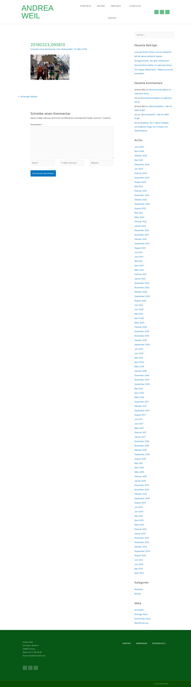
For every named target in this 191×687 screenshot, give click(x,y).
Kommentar (37, 124)
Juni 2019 (138, 353)
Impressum (141, 643)
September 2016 (142, 454)
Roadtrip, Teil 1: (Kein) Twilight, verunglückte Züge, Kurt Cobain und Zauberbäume (151, 127)
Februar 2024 (140, 173)
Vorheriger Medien (27, 96)
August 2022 (140, 208)
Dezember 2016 (141, 441)
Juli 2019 (138, 349)
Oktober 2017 (140, 406)
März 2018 (139, 397)
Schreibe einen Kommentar (43, 49)
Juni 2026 (139, 147)
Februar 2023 (140, 191)
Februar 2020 (140, 327)
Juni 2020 (139, 309)
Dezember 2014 (141, 538)
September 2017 (142, 410)
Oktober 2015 (140, 494)
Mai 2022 (138, 213)
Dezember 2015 (141, 485)
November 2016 (141, 445)
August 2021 (140, 248)
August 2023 (140, 182)
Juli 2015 (138, 507)
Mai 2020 (138, 314)
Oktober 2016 (140, 450)
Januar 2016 (140, 481)
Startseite (85, 6)
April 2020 (139, 318)
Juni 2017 (138, 423)
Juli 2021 (138, 252)
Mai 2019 (138, 358)
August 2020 (140, 300)
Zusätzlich (135, 6)
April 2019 (139, 362)
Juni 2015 (138, 511)
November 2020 (141, 287)
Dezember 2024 (141, 164)
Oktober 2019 (140, 340)
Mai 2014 (138, 568)
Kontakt (112, 18)
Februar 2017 (140, 432)
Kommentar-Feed (142, 618)
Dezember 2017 (141, 401)
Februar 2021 (140, 274)
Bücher (101, 6)
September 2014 (142, 551)
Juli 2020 (138, 305)
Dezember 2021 (141, 230)
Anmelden (139, 610)
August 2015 (140, 502)
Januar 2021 (140, 278)
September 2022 (142, 204)
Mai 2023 (138, 186)
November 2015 (141, 489)
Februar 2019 (140, 371)
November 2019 (141, 336)
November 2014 (141, 542)
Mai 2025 (138, 160)
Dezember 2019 (141, 331)
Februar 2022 (140, 221)
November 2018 (141, 379)
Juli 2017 (138, 419)
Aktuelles (138, 589)
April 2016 (139, 467)
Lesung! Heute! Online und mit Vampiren (153, 52)
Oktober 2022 (140, 199)
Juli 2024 (138, 169)
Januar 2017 (140, 437)
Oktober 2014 (140, 546)
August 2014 (140, 555)
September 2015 (142, 498)
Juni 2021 (138, 256)
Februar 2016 (140, 476)
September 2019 (142, 344)
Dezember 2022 (141, 195)
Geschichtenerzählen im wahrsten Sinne (153, 65)
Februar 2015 (140, 529)
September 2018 (142, 384)
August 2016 (140, 459)
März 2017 (139, 428)
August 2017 (140, 415)
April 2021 (139, 265)
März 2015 (139, 524)
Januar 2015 (140, 533)
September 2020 (142, 296)
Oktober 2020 (140, 292)
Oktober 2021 (140, 239)
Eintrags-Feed (140, 614)
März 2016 (139, 472)
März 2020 (139, 322)
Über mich (116, 6)
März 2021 (139, 270)
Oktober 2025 (140, 155)
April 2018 (139, 393)
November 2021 (141, 235)
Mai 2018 (138, 388)
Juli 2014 (138, 560)
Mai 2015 (138, 516)
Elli (135, 98)
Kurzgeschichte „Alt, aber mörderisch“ (151, 60)
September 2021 (142, 243)
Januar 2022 (140, 226)
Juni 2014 (138, 564)
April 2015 (139, 520)
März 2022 (139, 217)
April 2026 (139, 151)
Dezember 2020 (141, 283)
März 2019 (139, 366)
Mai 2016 (138, 463)
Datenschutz (159, 643)
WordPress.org (141, 623)
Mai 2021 (138, 261)
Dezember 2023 (141, 177)
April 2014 (139, 573)
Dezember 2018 (141, 375)
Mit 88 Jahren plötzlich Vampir (148, 56)
